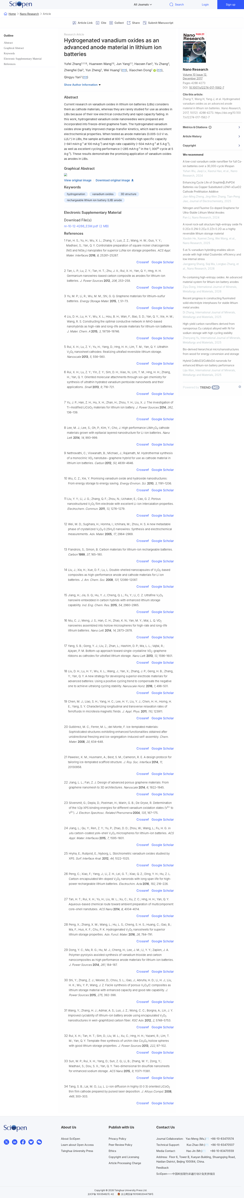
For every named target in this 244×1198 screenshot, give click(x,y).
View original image (78, 180)
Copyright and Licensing (124, 1157)
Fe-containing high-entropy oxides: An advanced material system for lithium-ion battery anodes (212, 279)
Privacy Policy (117, 1138)
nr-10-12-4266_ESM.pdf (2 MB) (86, 226)
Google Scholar (163, 262)
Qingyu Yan (72, 77)
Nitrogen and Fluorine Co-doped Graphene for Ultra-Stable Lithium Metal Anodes (211, 210)
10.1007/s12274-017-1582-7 (206, 87)
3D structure (128, 194)
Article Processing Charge (125, 1163)
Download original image (113, 180)
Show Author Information (81, 84)
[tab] (212, 127)
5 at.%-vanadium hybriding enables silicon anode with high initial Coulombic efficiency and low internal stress (212, 254)
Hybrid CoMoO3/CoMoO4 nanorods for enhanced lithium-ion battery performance (208, 363)
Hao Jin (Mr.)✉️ (195, 1150)
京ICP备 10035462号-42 (101, 1194)
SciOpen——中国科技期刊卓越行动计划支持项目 (185, 1173)
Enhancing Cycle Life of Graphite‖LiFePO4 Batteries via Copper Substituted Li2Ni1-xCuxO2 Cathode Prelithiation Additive (212, 187)
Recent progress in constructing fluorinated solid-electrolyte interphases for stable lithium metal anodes (210, 303)
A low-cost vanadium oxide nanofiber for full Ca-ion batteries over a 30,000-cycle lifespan (212, 164)
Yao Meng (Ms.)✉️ (197, 1138)
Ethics (112, 1150)
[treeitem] (29, 43)
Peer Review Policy (120, 1144)
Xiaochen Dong (140, 70)
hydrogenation (76, 194)
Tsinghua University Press (77, 1150)
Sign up (230, 4)
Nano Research (29, 13)
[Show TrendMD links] (239, 386)
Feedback (162, 1167)
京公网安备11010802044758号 (137, 1194)
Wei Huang (111, 70)
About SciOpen (70, 1138)
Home (12, 13)
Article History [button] (192, 136)
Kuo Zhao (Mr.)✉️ (197, 1144)
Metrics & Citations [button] (196, 127)
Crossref (142, 262)
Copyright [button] (189, 145)
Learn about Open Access (77, 1144)
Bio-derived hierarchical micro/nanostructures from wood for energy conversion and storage (211, 351)
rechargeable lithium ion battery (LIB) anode (94, 200)
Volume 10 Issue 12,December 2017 (195, 76)
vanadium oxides (102, 194)
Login (205, 4)
